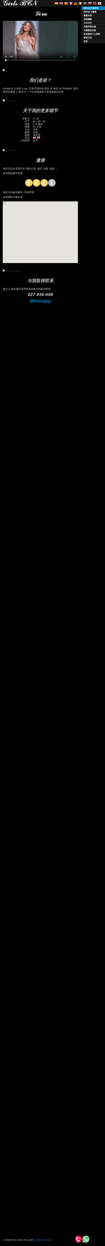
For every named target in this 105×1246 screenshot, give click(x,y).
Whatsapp (40, 300)
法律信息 (39, 1239)
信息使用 (48, 1239)
